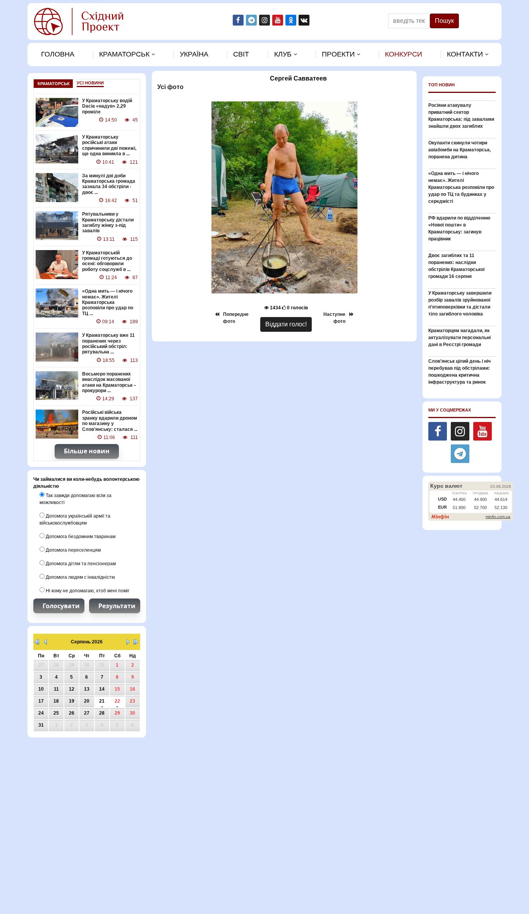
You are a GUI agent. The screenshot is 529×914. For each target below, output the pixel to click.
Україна (194, 54)
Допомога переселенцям (73, 550)
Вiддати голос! (286, 324)
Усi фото (170, 87)
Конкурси (403, 54)
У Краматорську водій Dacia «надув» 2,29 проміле (107, 106)
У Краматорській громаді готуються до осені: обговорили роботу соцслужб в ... (107, 261)
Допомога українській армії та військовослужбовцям (75, 519)
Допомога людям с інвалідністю (80, 577)
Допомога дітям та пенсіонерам (80, 563)
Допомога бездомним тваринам (80, 536)
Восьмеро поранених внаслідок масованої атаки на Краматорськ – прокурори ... (109, 382)
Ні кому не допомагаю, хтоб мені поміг (87, 590)
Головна (57, 54)
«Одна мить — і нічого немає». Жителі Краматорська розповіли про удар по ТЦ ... (107, 302)
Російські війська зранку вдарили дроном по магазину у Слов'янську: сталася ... (109, 421)
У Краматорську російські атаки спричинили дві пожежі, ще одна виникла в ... (109, 145)
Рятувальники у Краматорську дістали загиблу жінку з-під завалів (108, 222)
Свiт (241, 54)
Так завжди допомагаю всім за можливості (76, 499)
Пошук (444, 20)
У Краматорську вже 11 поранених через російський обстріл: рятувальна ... (108, 344)
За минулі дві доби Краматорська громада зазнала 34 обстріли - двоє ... (108, 184)
